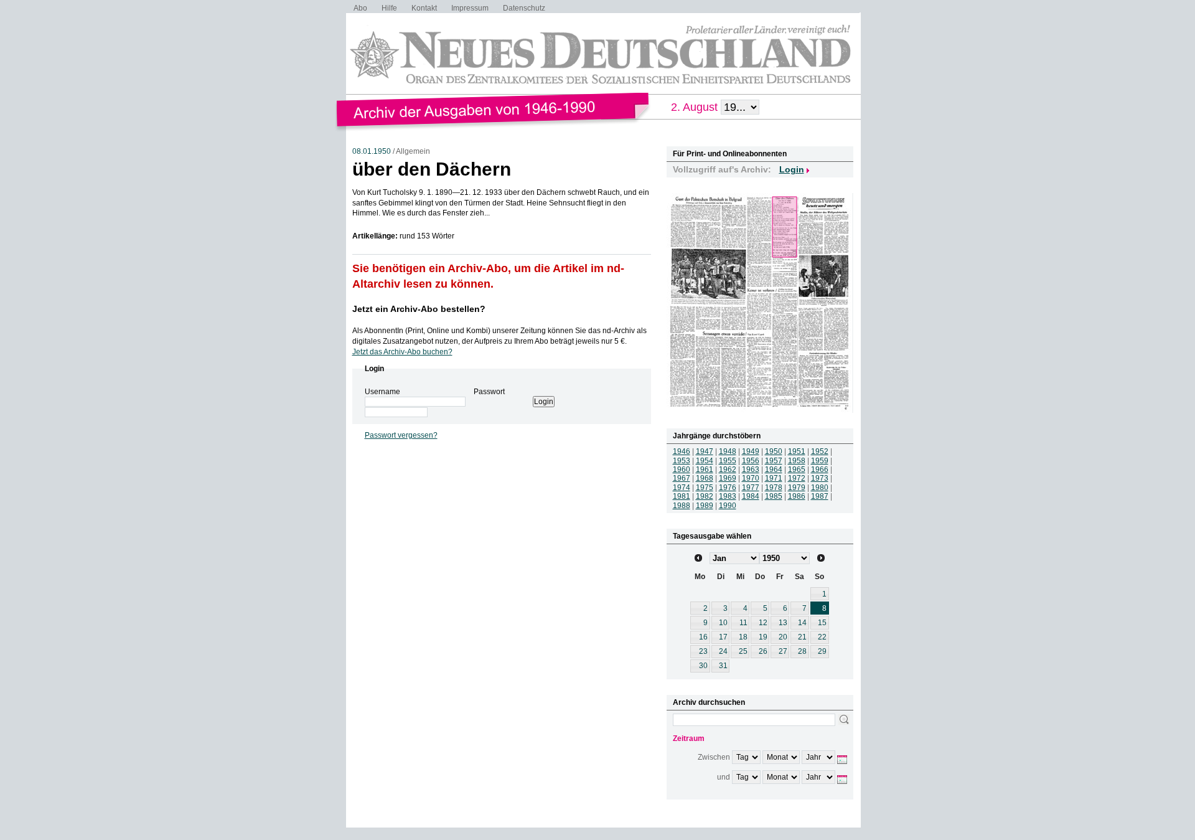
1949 (750, 451)
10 (723, 622)
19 (763, 637)
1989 (704, 505)
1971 (773, 478)
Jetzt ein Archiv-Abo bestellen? (418, 309)
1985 (773, 496)
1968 (704, 478)
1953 (681, 460)
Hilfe (389, 8)
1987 (819, 496)
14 (802, 622)
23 (703, 651)
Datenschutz (524, 8)
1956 (750, 460)
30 (703, 665)
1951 (796, 451)
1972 (796, 478)
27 (783, 651)
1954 (704, 460)
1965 (796, 469)
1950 (773, 451)
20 (783, 637)
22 (822, 637)
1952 (819, 451)
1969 (727, 478)
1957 (773, 460)
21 (802, 637)
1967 (681, 478)
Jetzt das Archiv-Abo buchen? (402, 351)
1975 (704, 487)
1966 (819, 469)
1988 (681, 505)
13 (783, 622)
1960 (681, 469)
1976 (727, 487)
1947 (704, 451)
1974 (681, 487)
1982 (704, 496)
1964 (773, 469)
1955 (727, 460)
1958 (796, 460)
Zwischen (714, 757)
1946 (681, 451)
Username (382, 391)
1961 (704, 469)
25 (743, 651)
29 (822, 651)
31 (723, 665)
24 (723, 651)
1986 (796, 496)
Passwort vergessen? (401, 435)
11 (743, 622)
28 (802, 651)
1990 (727, 505)
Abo (360, 8)
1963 (750, 469)
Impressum (470, 8)
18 (743, 637)
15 (822, 622)
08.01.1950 (371, 151)
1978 (773, 487)
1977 (750, 487)
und (723, 777)
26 (763, 651)
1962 (727, 469)
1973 (819, 478)
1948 (727, 451)
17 (723, 637)
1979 (796, 487)
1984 (750, 496)
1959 (819, 460)
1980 (819, 487)
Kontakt (424, 8)
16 (703, 637)
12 (763, 622)
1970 (750, 478)
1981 (681, 496)
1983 (727, 496)
